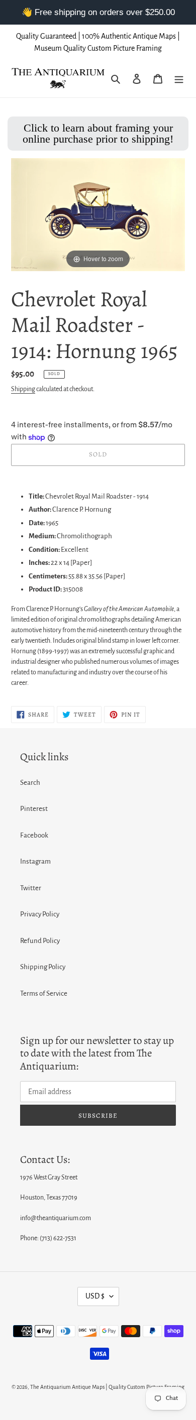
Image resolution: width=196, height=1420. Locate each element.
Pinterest (34, 808)
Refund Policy (40, 940)
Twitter (30, 888)
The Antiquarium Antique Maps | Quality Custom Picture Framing (107, 1387)
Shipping (23, 389)
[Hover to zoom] (98, 214)
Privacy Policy (39, 914)
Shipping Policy (42, 967)
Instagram (35, 861)
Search (30, 782)
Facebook (34, 835)
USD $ (95, 1296)
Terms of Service (43, 993)
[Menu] (178, 78)
